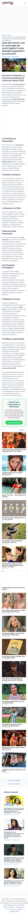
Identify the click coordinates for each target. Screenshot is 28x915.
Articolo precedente (14, 780)
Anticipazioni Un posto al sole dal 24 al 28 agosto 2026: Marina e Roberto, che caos (14, 882)
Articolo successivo (14, 783)
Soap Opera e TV (8, 814)
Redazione (14, 909)
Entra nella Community (14, 422)
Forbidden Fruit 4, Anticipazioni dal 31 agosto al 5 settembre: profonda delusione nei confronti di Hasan (14, 835)
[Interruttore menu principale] (24, 3)
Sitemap (20, 909)
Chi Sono (7, 909)
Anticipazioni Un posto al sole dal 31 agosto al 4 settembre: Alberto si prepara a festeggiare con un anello (14, 810)
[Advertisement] (14, 123)
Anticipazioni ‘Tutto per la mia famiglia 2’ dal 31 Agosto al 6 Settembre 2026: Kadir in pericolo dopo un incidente (14, 860)
